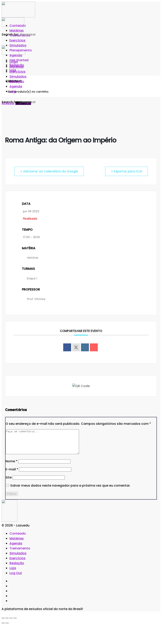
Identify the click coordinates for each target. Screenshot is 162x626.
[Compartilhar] (11, 618)
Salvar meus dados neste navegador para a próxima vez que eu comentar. (70, 485)
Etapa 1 (32, 278)
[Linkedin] (85, 347)
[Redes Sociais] (76, 347)
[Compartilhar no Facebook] (67, 347)
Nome (11, 461)
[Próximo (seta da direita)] (7, 623)
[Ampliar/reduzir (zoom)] (3, 618)
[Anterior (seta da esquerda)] (3, 623)
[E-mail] (94, 347)
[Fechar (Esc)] (15, 618)
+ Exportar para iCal (126, 171)
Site (9, 477)
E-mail (12, 469)
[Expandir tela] (7, 618)
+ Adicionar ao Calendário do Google (49, 171)
